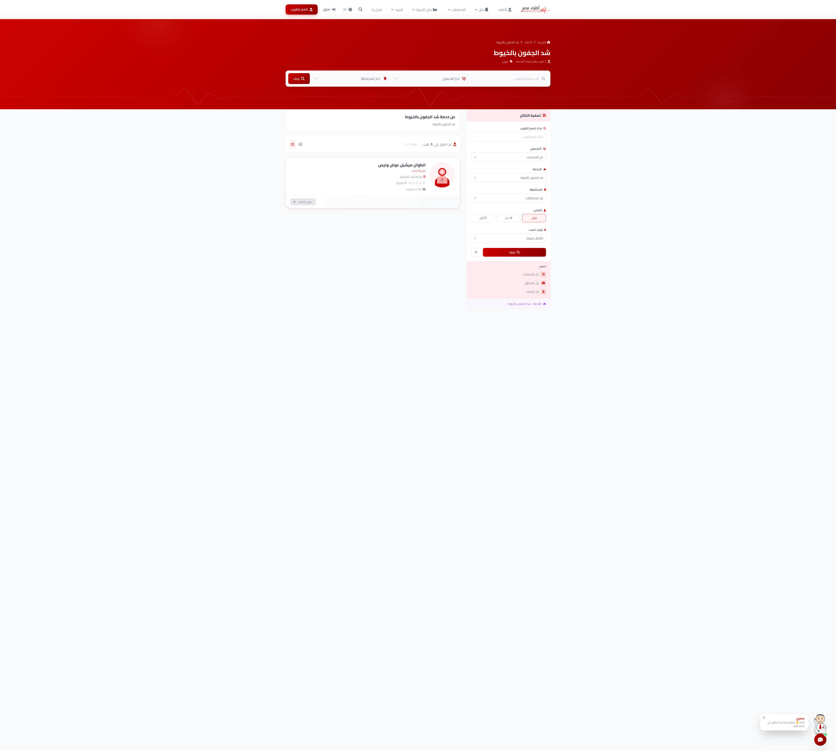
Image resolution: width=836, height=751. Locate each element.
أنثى (481, 218)
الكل (534, 218)
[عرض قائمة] (292, 144)
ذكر (507, 218)
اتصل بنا (377, 9)
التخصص (536, 148)
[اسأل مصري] (820, 723)
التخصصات (458, 9)
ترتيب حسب (536, 229)
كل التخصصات (530, 274)
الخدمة (538, 169)
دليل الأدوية (424, 9)
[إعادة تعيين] (476, 252)
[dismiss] (764, 717)
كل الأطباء (532, 292)
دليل (481, 9)
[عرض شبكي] (300, 144)
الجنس (538, 210)
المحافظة (536, 189)
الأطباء (503, 9)
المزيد (399, 9)
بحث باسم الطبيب (531, 128)
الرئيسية (542, 42)
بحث (512, 252)
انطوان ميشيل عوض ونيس (402, 164)
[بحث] (360, 9)
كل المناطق (532, 283)
